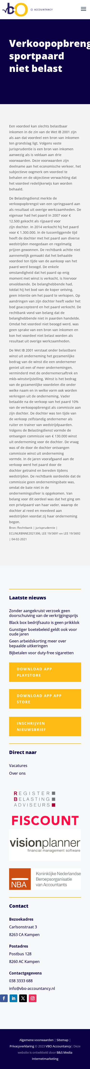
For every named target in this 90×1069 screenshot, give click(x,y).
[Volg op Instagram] (32, 998)
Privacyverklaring (22, 1046)
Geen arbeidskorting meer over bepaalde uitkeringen (37, 643)
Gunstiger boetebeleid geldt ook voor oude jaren (43, 632)
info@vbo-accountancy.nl (32, 988)
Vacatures (18, 765)
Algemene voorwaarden (36, 1040)
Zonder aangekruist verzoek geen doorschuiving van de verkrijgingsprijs (43, 613)
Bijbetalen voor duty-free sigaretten (41, 652)
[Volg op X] (23, 998)
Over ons (17, 773)
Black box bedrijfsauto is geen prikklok (44, 622)
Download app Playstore (34, 672)
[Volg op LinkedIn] (13, 998)
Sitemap (62, 1040)
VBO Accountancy (58, 1046)
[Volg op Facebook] (4, 998)
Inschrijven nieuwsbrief (31, 726)
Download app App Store (39, 698)
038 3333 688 (21, 980)
